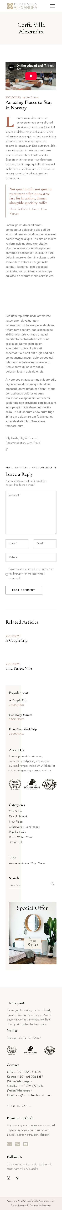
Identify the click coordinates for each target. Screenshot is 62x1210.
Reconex (46, 1206)
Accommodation (15, 442)
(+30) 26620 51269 (28, 1072)
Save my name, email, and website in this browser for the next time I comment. (31, 574)
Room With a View (20, 837)
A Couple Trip (17, 640)
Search (14, 878)
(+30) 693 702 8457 (30, 1076)
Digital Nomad (29, 438)
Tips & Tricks (16, 842)
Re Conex (32, 97)
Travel (36, 442)
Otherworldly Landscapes (24, 826)
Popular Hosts (17, 832)
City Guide (12, 438)
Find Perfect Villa (19, 668)
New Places (16, 821)
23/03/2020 (13, 636)
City (29, 442)
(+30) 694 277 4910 (30, 1086)
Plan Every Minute (20, 715)
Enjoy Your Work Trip (23, 729)
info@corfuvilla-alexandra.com (34, 1095)
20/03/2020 (13, 97)
